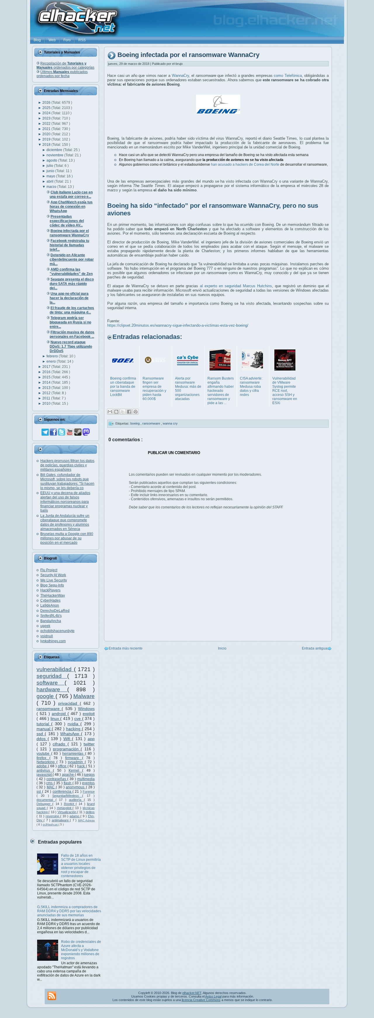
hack (81, 766)
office (62, 766)
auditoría (76, 799)
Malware (84, 696)
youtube (44, 754)
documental (46, 799)
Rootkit (70, 804)
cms (50, 783)
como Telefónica (288, 75)
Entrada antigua (314, 648)
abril (50, 181)
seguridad (52, 676)
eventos (88, 783)
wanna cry (170, 423)
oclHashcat (50, 824)
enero (51, 361)
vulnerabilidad (55, 669)
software (51, 683)
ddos (42, 738)
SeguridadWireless (67, 795)
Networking (46, 762)
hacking (74, 728)
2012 (46, 393)
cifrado (60, 744)
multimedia (86, 779)
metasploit (65, 808)
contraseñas (56, 779)
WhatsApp (70, 733)
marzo (51, 187)
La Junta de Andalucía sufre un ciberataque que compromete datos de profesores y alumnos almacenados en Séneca (64, 522)
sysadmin (76, 762)
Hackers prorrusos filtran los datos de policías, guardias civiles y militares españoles (67, 465)
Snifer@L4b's (51, 616)
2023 (46, 118)
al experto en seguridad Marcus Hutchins (236, 286)
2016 (46, 372)
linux (55, 718)
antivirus (45, 770)
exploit (89, 713)
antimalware (61, 820)
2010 (46, 403)
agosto (52, 160)
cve (78, 718)
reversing (53, 816)
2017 (46, 367)
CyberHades (50, 600)
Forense (89, 791)
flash (68, 783)
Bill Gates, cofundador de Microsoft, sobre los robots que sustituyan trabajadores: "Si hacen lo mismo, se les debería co (67, 481)
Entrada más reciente (126, 648)
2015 (46, 377)
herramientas (73, 754)
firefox (43, 758)
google (46, 696)
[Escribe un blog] (116, 412)
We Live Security (53, 580)
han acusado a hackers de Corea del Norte (245, 164)
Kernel (75, 770)
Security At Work (53, 575)
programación (67, 749)
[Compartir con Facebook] (129, 412)
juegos (89, 775)
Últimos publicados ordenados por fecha (62, 74)
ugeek (45, 626)
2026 (46, 103)
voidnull (46, 636)
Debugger (44, 804)
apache (68, 775)
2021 (46, 129)
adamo (75, 816)
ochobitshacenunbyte (57, 631)
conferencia (62, 792)
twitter (89, 744)
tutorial (44, 723)
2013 (46, 388)
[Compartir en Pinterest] (135, 412)
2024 (46, 113)
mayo (51, 176)
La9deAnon (49, 605)
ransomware (49, 708)
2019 (46, 139)
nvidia (73, 723)
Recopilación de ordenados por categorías (65, 65)
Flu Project (48, 570)
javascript (45, 775)
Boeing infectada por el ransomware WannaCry (188, 55)
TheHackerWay (52, 595)
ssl (39, 792)
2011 (46, 398)
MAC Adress (86, 820)
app (91, 738)
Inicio (222, 648)
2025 (46, 108)
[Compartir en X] (123, 412)
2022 (46, 124)
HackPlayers (50, 590)
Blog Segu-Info (52, 585)
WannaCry (180, 75)
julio (50, 166)
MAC (51, 787)
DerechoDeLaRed (55, 611)
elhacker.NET (191, 993)
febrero (52, 356)
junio (50, 171)
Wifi (67, 738)
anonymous (76, 787)
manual (44, 728)
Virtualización (67, 812)
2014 (46, 382)
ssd (41, 733)
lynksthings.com (53, 641)
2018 (46, 145)
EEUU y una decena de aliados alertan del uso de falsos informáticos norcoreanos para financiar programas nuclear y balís (65, 502)
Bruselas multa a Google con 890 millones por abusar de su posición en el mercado (66, 538)
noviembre (55, 155)
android (59, 713)
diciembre (54, 150)
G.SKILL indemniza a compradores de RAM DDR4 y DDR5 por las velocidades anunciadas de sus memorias (69, 911)
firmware (73, 758)
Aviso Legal (213, 996)
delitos (90, 812)
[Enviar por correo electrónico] (110, 412)
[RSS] (51, 995)
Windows (86, 708)
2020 (46, 134)
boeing (135, 423)
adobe (42, 766)
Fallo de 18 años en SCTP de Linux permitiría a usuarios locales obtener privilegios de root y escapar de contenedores (81, 865)
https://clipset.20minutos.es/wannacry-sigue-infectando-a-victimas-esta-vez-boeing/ (177, 325)
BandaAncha (50, 621)
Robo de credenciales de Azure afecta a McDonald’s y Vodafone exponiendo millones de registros (81, 950)
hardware (52, 689)
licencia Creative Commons (201, 1000)
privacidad (69, 703)
